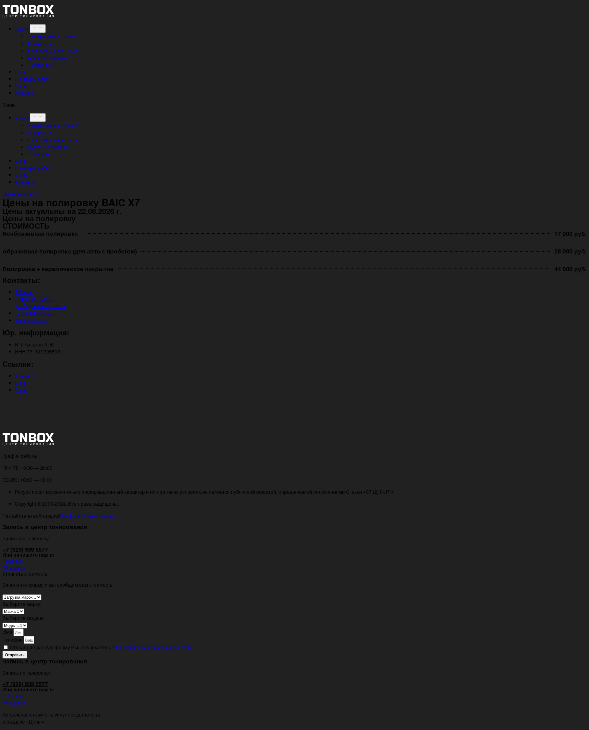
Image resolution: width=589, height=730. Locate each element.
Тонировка (39, 43)
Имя (7, 631)
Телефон (13, 639)
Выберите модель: (23, 617)
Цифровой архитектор (87, 515)
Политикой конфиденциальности (153, 647)
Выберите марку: (21, 603)
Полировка (39, 64)
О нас (21, 85)
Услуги (22, 28)
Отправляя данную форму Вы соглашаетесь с (100, 647)
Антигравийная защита (53, 36)
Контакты (25, 92)
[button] (294, 104)
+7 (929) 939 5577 (25, 549)
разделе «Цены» (25, 721)
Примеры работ (33, 78)
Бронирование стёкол (52, 50)
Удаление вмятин (47, 57)
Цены (21, 71)
